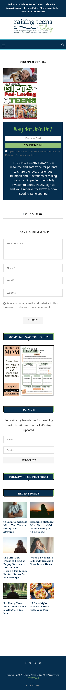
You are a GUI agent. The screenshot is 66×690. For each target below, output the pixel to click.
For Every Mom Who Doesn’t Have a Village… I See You (14, 608)
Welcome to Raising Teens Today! (25, 4)
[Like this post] (26, 214)
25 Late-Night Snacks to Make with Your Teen (39, 606)
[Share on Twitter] (33, 214)
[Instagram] (35, 663)
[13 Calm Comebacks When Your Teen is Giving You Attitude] (15, 510)
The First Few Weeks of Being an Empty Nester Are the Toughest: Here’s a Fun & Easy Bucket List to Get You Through (15, 567)
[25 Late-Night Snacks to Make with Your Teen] (42, 591)
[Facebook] (26, 663)
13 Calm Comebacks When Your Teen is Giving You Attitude (15, 526)
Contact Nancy (13, 8)
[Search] (62, 44)
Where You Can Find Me (33, 11)
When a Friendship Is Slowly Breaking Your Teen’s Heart (41, 561)
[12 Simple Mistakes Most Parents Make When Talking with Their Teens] (42, 510)
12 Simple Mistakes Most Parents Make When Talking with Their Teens (42, 526)
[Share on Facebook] (30, 214)
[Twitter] (30, 663)
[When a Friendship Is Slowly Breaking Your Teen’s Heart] (42, 545)
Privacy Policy (33, 677)
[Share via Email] (40, 214)
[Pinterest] (40, 663)
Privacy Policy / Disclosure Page (41, 8)
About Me (50, 4)
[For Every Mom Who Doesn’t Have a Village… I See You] (15, 591)
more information (25, 155)
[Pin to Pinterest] (37, 214)
